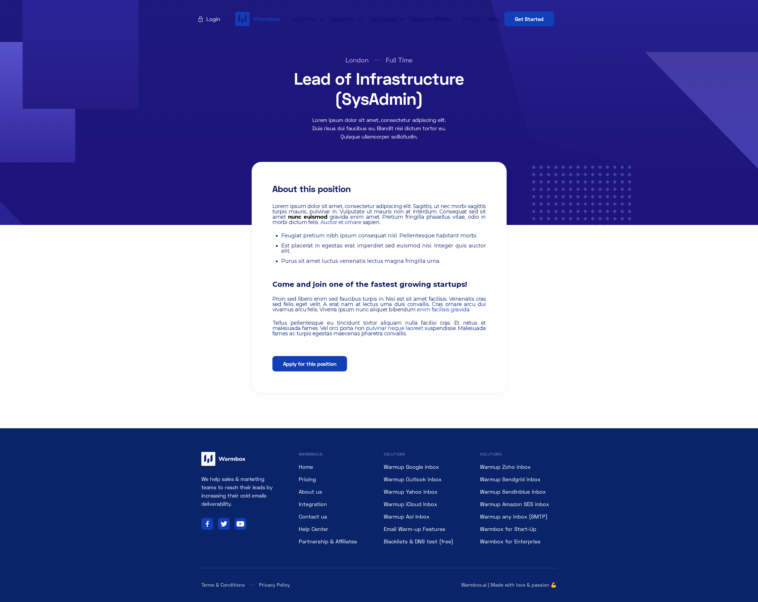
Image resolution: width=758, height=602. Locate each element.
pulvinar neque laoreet (394, 328)
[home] (258, 19)
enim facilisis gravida (443, 309)
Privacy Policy (274, 584)
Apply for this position (310, 363)
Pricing (470, 19)
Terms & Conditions (223, 584)
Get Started (529, 19)
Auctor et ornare (340, 222)
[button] (307, 19)
